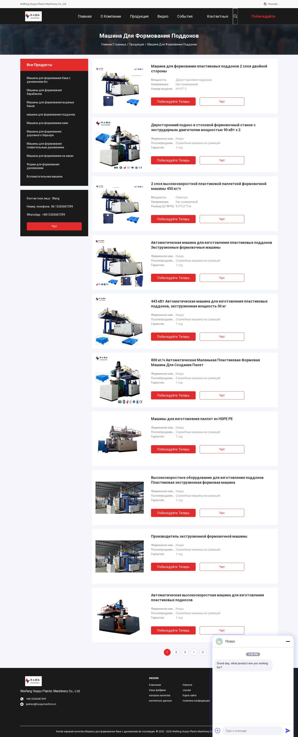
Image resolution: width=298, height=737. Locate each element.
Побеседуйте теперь (173, 102)
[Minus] (287, 641)
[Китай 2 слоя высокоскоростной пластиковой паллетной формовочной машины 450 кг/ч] (119, 203)
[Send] (288, 730)
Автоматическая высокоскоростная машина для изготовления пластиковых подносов (207, 597)
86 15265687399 (62, 206)
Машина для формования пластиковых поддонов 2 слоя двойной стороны (209, 68)
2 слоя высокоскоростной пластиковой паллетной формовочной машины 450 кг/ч (208, 186)
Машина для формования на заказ (50, 155)
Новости (187, 685)
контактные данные (160, 700)
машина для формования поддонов (51, 114)
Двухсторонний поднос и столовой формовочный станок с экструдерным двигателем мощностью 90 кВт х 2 (203, 127)
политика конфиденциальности (196, 700)
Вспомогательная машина (44, 176)
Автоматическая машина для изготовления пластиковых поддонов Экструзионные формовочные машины (211, 244)
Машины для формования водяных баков (50, 104)
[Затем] (194, 652)
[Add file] (218, 730)
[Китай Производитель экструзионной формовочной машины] (119, 556)
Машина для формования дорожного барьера (44, 133)
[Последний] (202, 652)
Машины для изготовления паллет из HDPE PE (192, 419)
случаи (187, 690)
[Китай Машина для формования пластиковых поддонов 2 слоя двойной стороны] (119, 86)
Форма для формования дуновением (43, 166)
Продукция (136, 44)
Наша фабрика (157, 690)
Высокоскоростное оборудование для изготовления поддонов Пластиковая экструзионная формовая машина (207, 480)
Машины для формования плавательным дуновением (45, 145)
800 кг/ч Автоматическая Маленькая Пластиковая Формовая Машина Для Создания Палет (205, 362)
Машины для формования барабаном (44, 92)
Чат (54, 226)
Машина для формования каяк (47, 123)
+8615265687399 (53, 214)
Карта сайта (189, 695)
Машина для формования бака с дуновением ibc (49, 79)
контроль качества (159, 695)
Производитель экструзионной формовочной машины (199, 536)
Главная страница (113, 44)
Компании (155, 685)
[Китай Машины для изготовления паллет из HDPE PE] (119, 438)
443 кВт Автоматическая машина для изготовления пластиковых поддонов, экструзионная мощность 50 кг (209, 303)
